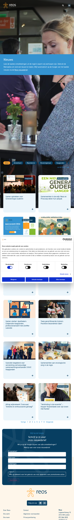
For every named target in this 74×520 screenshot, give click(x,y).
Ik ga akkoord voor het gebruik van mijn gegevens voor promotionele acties (38, 474)
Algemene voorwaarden (31, 514)
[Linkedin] (40, 503)
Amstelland (17, 163)
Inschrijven (13, 480)
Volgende (49, 422)
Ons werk (6, 514)
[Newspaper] (44, 503)
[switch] (28, 267)
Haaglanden (60, 163)
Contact (26, 510)
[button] (69, 5)
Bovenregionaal (45, 163)
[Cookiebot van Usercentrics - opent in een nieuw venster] (64, 239)
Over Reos (6, 510)
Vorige (23, 422)
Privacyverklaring (29, 517)
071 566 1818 (63, 517)
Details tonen (64, 274)
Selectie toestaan (37, 279)
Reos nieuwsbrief (21, 70)
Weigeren (14, 279)
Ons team (6, 517)
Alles (6, 163)
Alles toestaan (60, 279)
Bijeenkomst (31, 163)
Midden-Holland (63, 345)
